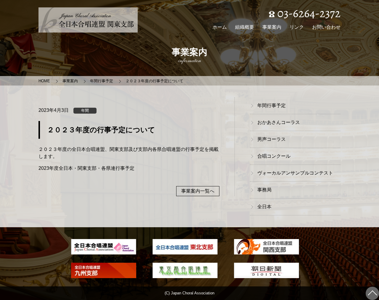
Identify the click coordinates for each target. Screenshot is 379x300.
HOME (44, 81)
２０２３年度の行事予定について (154, 81)
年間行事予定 (101, 81)
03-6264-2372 (308, 13)
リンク (297, 27)
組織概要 (244, 27)
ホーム (220, 27)
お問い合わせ (326, 27)
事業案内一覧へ (197, 190)
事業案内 (271, 27)
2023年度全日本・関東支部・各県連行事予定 (86, 168)
